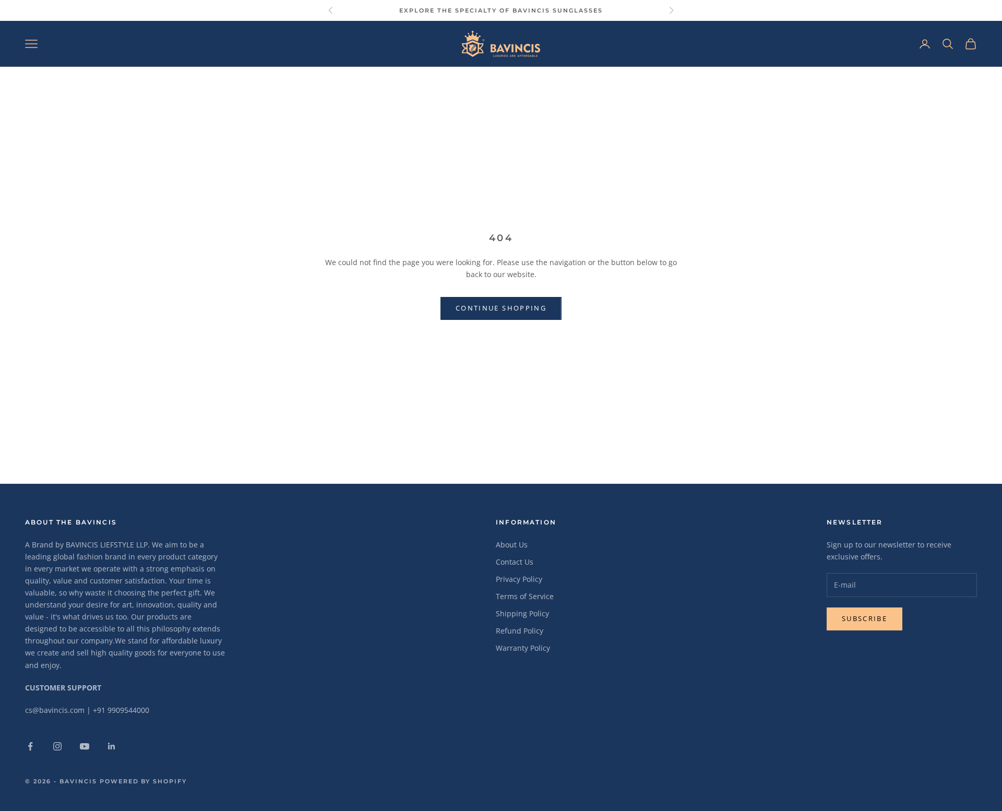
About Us (512, 545)
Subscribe (864, 618)
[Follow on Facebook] (30, 746)
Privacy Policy (519, 579)
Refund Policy (519, 631)
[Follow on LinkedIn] (111, 746)
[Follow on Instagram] (57, 746)
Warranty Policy (523, 648)
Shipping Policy (522, 613)
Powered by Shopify (143, 781)
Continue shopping (501, 308)
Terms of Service (525, 596)
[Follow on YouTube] (84, 746)
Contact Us (514, 562)
